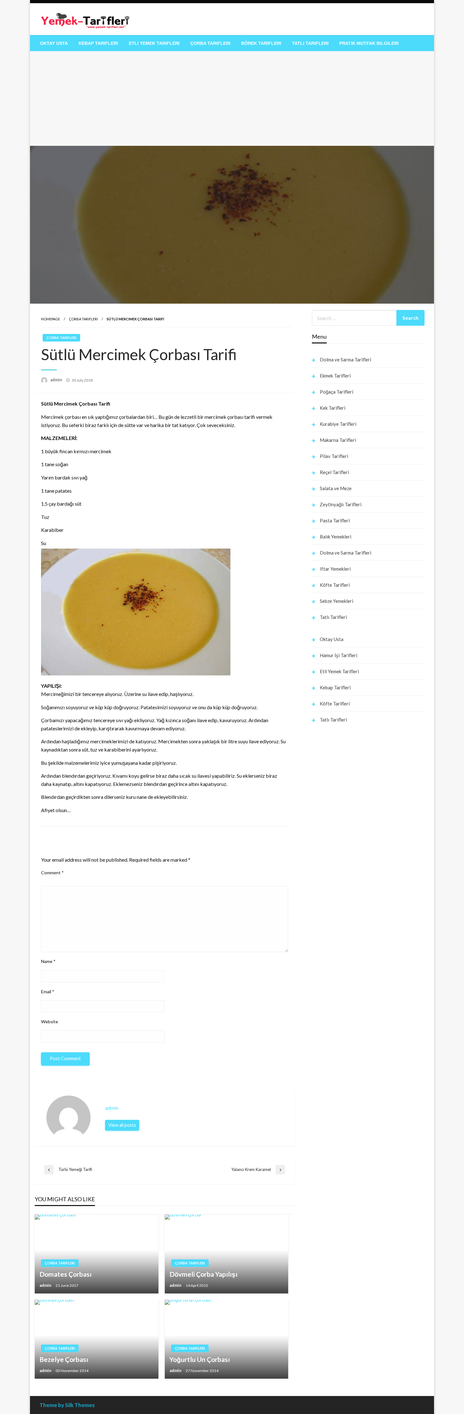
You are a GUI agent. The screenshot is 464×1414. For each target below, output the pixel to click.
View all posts (122, 1125)
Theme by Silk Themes (67, 1405)
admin (56, 379)
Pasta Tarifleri (335, 520)
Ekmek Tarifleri (335, 375)
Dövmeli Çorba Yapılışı (203, 1274)
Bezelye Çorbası (63, 1359)
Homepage (50, 319)
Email (47, 991)
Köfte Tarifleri (335, 585)
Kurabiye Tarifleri (338, 424)
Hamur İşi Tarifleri (338, 655)
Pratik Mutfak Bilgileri (369, 43)
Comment (52, 872)
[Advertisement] (232, 98)
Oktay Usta (54, 43)
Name (48, 961)
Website (49, 1021)
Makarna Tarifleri (338, 440)
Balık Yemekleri (335, 536)
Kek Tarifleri (332, 408)
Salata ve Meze (336, 488)
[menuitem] (54, 43)
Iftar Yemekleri (335, 569)
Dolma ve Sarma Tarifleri (345, 359)
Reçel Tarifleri (334, 472)
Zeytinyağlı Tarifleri (340, 504)
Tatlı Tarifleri (310, 43)
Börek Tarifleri (261, 43)
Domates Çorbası (65, 1274)
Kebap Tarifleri (98, 43)
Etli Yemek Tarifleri (154, 43)
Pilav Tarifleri (334, 456)
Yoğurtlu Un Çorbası (200, 1359)
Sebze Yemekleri (336, 601)
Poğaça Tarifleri (336, 392)
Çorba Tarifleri (210, 43)
